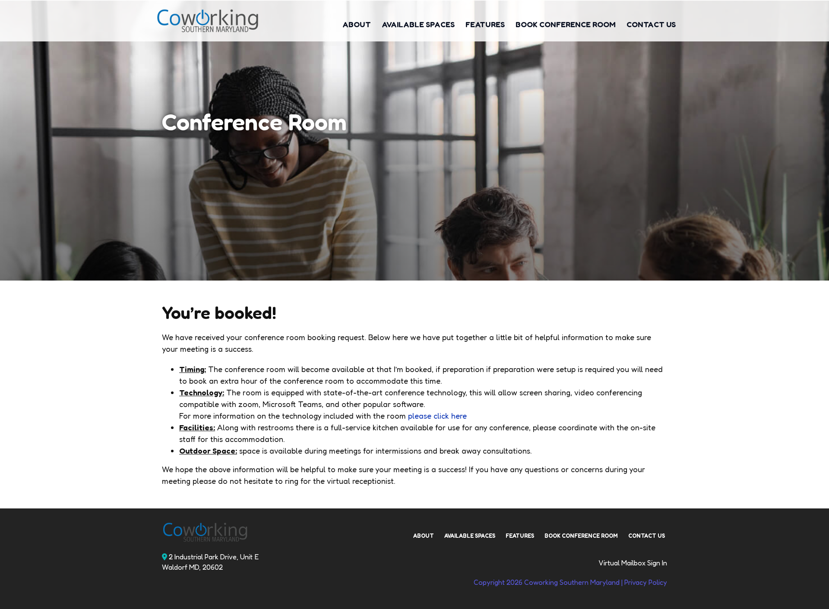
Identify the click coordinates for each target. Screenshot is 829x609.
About (356, 24)
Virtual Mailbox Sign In (632, 563)
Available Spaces (418, 24)
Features (485, 24)
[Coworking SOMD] (220, 21)
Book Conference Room (566, 24)
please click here (437, 415)
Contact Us (651, 24)
